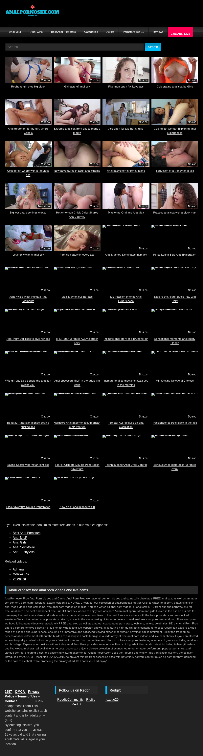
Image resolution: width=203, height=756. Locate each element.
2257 (8, 691)
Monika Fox (21, 574)
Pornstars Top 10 (133, 31)
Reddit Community (70, 699)
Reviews (158, 31)
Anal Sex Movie (24, 547)
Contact (11, 701)
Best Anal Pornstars (63, 31)
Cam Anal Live (180, 33)
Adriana (18, 569)
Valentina (19, 579)
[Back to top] (190, 744)
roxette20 (112, 699)
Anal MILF (15, 31)
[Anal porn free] (83, 13)
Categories (91, 31)
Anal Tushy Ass (23, 552)
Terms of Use (27, 696)
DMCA (20, 691)
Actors (110, 31)
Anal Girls (37, 31)
